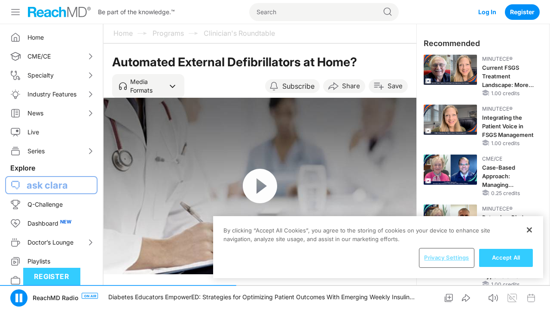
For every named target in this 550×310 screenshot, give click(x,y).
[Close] (529, 229)
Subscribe (298, 86)
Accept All (506, 257)
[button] (148, 86)
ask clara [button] (47, 185)
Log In (487, 12)
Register (522, 12)
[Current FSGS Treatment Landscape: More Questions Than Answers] (450, 70)
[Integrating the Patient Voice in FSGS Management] (450, 120)
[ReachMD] (59, 12)
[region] (378, 247)
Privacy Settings (446, 257)
